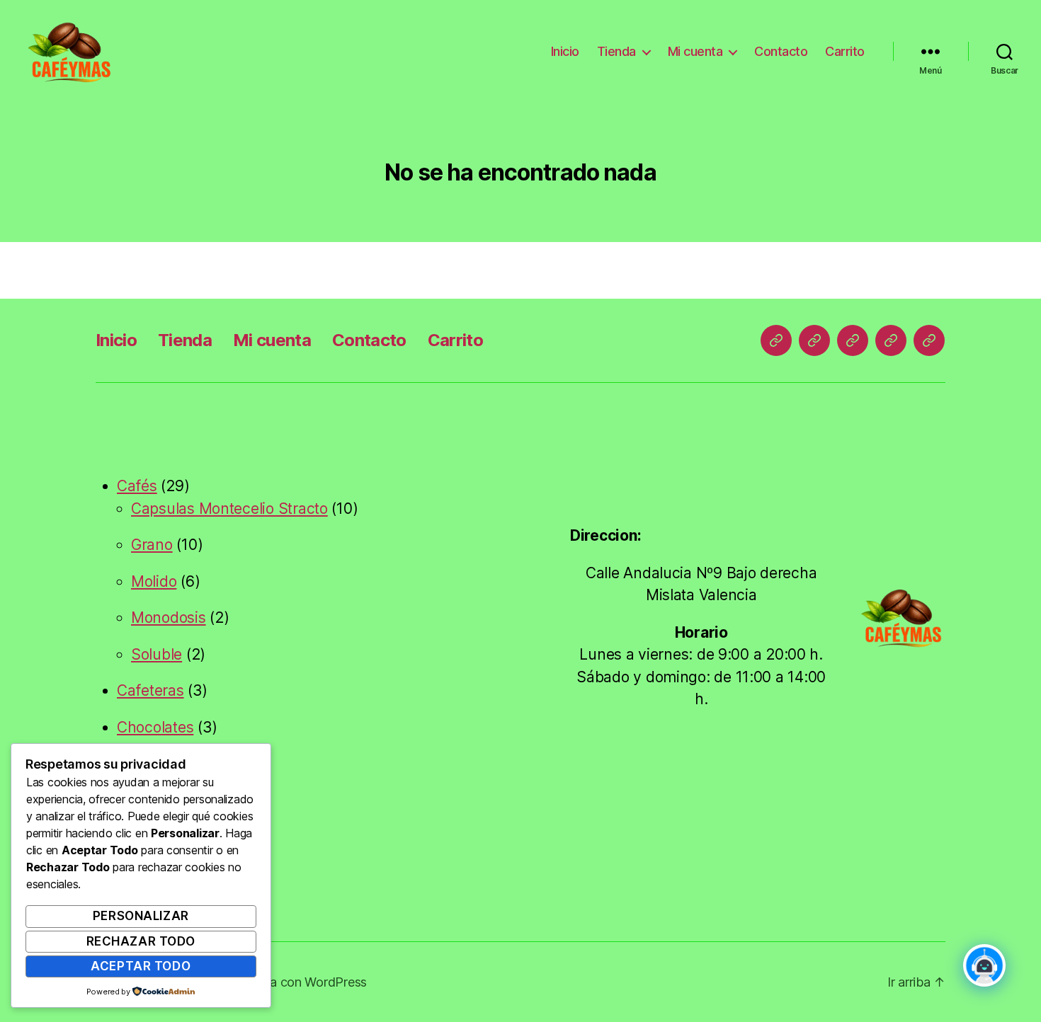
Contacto (780, 51)
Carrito (845, 51)
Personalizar (141, 916)
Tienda (616, 51)
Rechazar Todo (140, 941)
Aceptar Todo (140, 966)
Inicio (565, 51)
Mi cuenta (695, 51)
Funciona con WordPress (296, 982)
